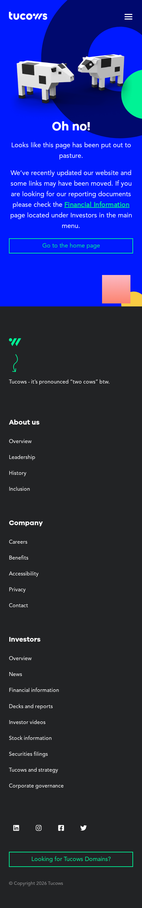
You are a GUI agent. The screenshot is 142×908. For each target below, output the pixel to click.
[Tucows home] (28, 17)
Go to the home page (71, 246)
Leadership (22, 457)
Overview (20, 441)
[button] (128, 17)
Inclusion (19, 489)
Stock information (30, 738)
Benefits (18, 558)
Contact (18, 606)
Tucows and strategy (33, 770)
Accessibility (24, 574)
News (15, 674)
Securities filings (28, 754)
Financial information (34, 690)
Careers (18, 542)
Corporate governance (36, 786)
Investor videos (27, 722)
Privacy (17, 590)
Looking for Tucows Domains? (71, 859)
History (17, 473)
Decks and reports (31, 706)
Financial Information (97, 205)
